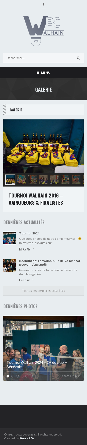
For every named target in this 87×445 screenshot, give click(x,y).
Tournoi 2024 (29, 233)
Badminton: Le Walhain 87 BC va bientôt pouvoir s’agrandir (49, 262)
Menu (44, 72)
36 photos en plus (69, 376)
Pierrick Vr (26, 438)
